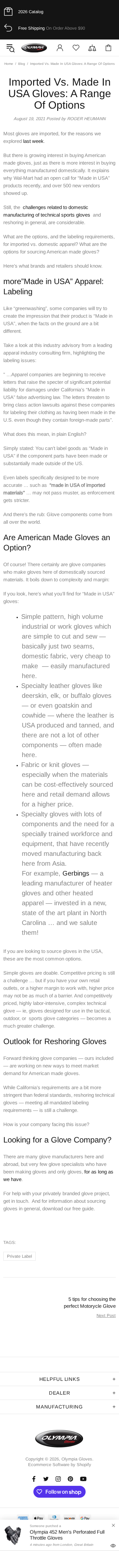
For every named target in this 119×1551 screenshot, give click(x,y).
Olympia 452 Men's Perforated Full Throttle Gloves (67, 1534)
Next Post (106, 1315)
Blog (21, 64)
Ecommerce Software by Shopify (59, 1464)
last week (33, 141)
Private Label (19, 1256)
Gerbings (75, 873)
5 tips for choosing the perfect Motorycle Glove (90, 1302)
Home (8, 64)
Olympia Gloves (34, 48)
